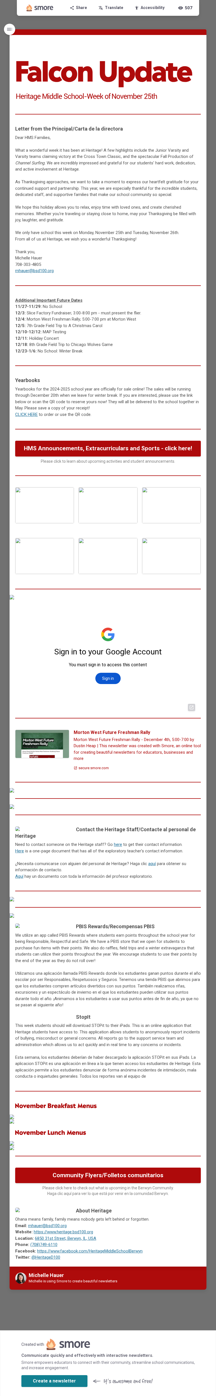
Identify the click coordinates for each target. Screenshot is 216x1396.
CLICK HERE (26, 414)
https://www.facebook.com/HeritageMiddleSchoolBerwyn (90, 1251)
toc (9, 29)
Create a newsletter (54, 1381)
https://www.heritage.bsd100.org (63, 1231)
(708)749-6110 (43, 1244)
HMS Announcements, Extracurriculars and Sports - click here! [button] (108, 448)
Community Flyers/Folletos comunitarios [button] (108, 1175)
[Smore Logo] (40, 7)
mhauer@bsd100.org (34, 270)
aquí (152, 863)
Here (19, 851)
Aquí (19, 876)
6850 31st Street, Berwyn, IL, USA (65, 1238)
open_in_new (191, 707)
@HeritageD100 (46, 1257)
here (118, 844)
